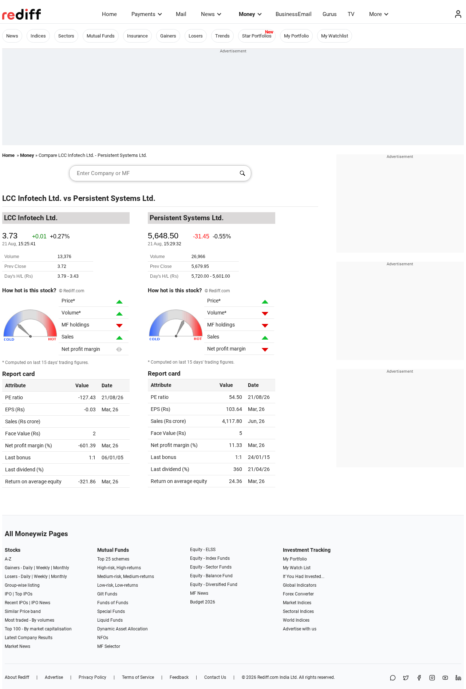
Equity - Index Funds (210, 558)
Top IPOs (23, 594)
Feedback (179, 677)
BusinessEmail (294, 14)
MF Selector (108, 646)
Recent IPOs (16, 602)
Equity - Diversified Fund (213, 584)
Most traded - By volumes (29, 620)
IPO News (40, 602)
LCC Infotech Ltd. (32, 198)
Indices (38, 36)
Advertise (54, 677)
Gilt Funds (107, 594)
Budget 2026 (202, 602)
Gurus (330, 14)
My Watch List (297, 567)
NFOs (102, 637)
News (208, 14)
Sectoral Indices (298, 611)
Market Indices (297, 602)
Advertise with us (299, 628)
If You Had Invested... (303, 576)
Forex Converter (298, 594)
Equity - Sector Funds (211, 567)
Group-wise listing (22, 585)
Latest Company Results (28, 637)
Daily (28, 567)
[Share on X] (406, 678)
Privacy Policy (92, 677)
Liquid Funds (110, 620)
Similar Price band (23, 611)
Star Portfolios (257, 36)
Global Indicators (299, 585)
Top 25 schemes (113, 559)
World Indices (296, 620)
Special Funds (111, 611)
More (375, 14)
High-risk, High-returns (119, 567)
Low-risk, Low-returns (117, 585)
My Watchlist (334, 36)
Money (247, 14)
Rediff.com (268, 677)
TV (351, 14)
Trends (222, 36)
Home (109, 14)
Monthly (61, 567)
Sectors (66, 36)
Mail (181, 14)
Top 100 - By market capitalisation (38, 628)
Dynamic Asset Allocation (122, 628)
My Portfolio (296, 36)
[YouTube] (445, 678)
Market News (17, 646)
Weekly (43, 567)
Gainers (168, 36)
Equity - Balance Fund (211, 575)
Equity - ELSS (203, 549)
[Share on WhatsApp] (393, 678)
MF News (199, 593)
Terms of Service (138, 677)
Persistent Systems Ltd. (114, 198)
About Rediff (17, 677)
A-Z (8, 559)
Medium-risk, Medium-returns (125, 576)
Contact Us (215, 677)
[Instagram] (432, 678)
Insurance (137, 36)
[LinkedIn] (458, 678)
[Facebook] (419, 678)
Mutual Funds (101, 36)
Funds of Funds (112, 602)
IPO (8, 594)
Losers (196, 36)
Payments (143, 14)
